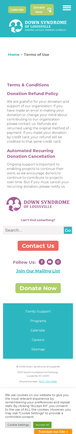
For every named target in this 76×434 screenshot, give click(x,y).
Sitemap (38, 349)
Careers (38, 340)
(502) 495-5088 (48, 381)
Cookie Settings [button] (18, 424)
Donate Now (39, 10)
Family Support (38, 311)
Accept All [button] (42, 424)
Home (14, 54)
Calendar (17, 10)
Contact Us (38, 245)
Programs (38, 321)
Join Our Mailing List (38, 271)
